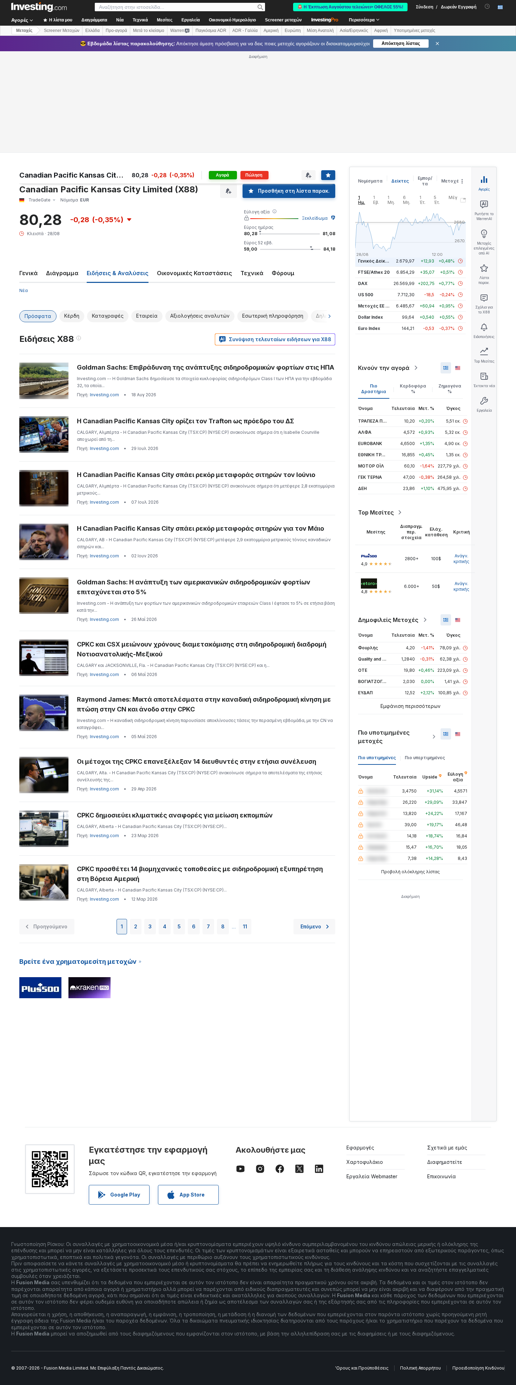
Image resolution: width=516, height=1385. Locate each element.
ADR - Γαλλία (245, 30)
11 (245, 926)
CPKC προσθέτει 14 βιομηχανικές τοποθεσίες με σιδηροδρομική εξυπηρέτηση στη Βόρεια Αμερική (200, 873)
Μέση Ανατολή (320, 30)
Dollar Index (370, 317)
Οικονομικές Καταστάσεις (194, 273)
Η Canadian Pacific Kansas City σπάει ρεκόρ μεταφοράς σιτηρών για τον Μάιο (200, 528)
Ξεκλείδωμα (315, 218)
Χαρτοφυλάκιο (364, 1162)
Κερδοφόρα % (413, 388)
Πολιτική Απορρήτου (420, 1368)
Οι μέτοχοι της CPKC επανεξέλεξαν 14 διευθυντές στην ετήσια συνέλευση (196, 761)
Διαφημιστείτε (444, 1162)
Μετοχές (451, 181)
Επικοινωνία (441, 1176)
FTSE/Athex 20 (374, 272)
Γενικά (28, 273)
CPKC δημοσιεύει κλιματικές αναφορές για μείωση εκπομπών (175, 815)
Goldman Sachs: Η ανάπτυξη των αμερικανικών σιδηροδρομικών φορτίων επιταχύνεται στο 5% (193, 587)
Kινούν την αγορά (383, 367)
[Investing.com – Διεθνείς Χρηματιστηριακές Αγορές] (39, 7)
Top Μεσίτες (376, 512)
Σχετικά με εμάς (447, 1148)
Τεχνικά (251, 273)
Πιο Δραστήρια (373, 388)
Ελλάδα (92, 30)
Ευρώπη (293, 30)
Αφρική (381, 30)
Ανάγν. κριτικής (461, 558)
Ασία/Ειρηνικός (354, 30)
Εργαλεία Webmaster (371, 1176)
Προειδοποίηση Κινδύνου (478, 1368)
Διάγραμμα (62, 273)
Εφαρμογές (360, 1148)
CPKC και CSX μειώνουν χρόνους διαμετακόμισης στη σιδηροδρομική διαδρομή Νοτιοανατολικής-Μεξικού (201, 649)
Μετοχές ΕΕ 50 (374, 306)
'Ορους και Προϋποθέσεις (362, 1368)
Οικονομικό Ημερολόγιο (232, 20)
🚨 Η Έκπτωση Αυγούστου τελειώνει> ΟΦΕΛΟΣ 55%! (350, 7)
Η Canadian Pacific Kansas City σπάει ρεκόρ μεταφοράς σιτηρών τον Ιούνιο (196, 474)
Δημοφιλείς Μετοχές (388, 619)
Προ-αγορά (116, 30)
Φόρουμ (283, 273)
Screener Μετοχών (61, 30)
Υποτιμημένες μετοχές (414, 30)
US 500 (365, 294)
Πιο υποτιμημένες (377, 757)
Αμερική (271, 30)
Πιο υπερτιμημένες (425, 757)
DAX (363, 283)
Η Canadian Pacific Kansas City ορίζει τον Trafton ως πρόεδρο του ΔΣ (185, 421)
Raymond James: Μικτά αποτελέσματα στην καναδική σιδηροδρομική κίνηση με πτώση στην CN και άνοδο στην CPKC (204, 704)
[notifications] (487, 6)
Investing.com (104, 394)
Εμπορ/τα (425, 180)
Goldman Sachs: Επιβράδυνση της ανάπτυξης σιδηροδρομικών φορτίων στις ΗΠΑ (205, 367)
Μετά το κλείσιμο (148, 30)
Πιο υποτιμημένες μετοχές (384, 736)
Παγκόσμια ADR (211, 30)
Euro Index (369, 328)
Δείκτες (400, 181)
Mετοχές (24, 30)
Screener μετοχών (283, 20)
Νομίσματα (370, 181)
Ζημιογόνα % (449, 388)
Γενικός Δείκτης (375, 261)
